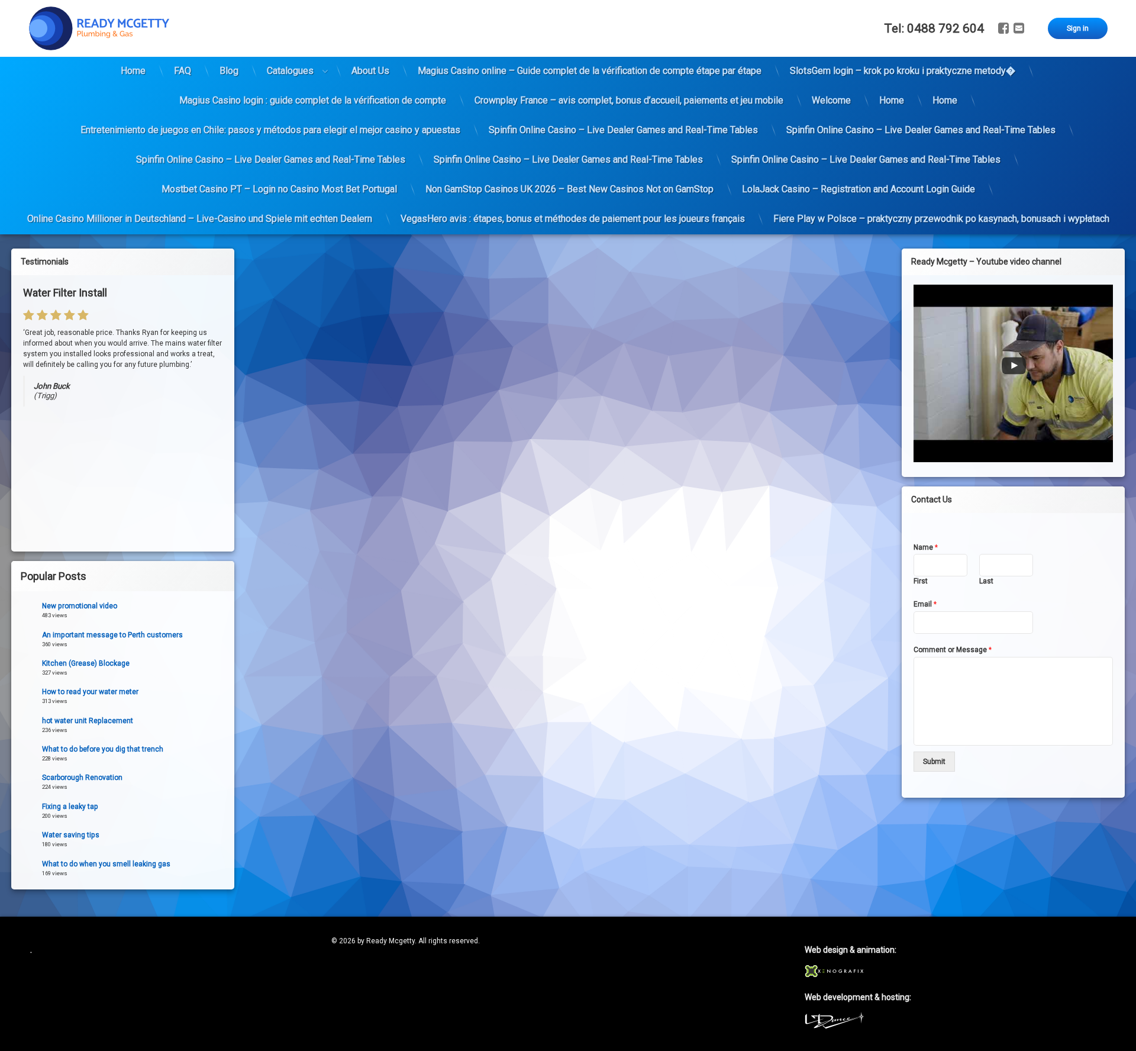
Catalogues (290, 70)
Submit (934, 761)
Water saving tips (70, 835)
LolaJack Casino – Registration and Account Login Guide (858, 189)
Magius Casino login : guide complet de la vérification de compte (312, 100)
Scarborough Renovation (82, 777)
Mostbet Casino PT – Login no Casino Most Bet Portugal (279, 189)
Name (926, 547)
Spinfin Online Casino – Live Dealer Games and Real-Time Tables (623, 130)
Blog (229, 70)
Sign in (1078, 28)
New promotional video (79, 606)
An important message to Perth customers (112, 635)
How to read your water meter (90, 692)
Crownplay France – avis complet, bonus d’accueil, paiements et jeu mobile (629, 100)
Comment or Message (953, 650)
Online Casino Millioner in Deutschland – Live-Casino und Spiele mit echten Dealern (199, 218)
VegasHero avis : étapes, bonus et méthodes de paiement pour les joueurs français (573, 218)
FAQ (182, 70)
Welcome (831, 100)
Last (986, 581)
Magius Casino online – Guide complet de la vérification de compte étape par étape (589, 70)
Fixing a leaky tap (70, 806)
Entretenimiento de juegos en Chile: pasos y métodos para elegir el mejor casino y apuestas (270, 130)
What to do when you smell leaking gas (106, 864)
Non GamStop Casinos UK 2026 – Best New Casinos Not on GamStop (569, 189)
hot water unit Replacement (87, 721)
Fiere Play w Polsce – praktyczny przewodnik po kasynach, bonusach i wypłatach (941, 218)
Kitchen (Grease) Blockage (86, 663)
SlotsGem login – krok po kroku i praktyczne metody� (902, 70)
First (921, 581)
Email (925, 604)
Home (133, 70)
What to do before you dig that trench (102, 749)
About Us (370, 70)
